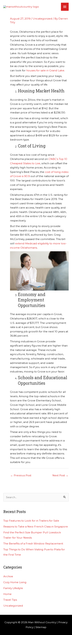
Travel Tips (10, 599)
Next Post (60, 475)
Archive (8, 576)
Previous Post (20, 475)
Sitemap (40, 627)
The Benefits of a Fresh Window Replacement (33, 543)
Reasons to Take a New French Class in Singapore (35, 526)
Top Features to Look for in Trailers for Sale (31, 520)
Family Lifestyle (13, 588)
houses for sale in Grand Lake (45, 70)
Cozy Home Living (14, 582)
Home (7, 594)
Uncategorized (42, 18)
